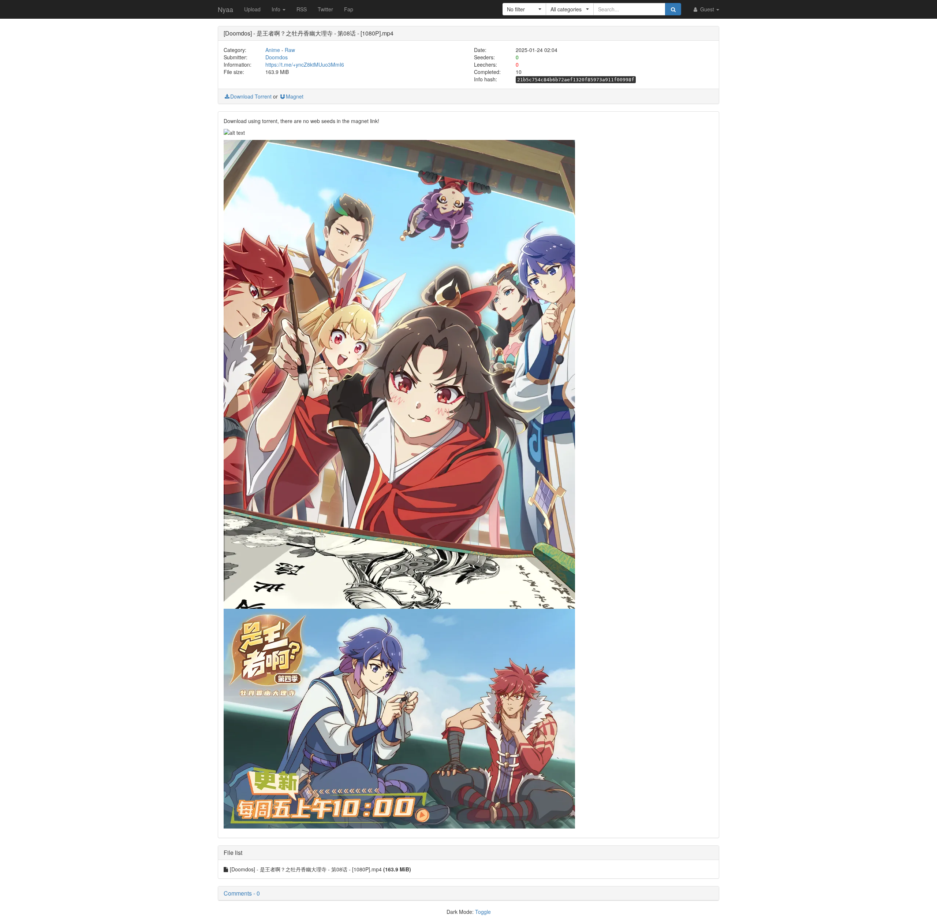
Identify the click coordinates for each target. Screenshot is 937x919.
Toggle (483, 911)
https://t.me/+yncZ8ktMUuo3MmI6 (304, 64)
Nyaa (225, 9)
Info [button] (277, 9)
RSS (301, 9)
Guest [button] (707, 9)
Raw (290, 49)
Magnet (294, 96)
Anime (272, 49)
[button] (524, 9)
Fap (348, 9)
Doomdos (276, 57)
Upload (252, 9)
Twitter (325, 9)
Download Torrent (251, 96)
